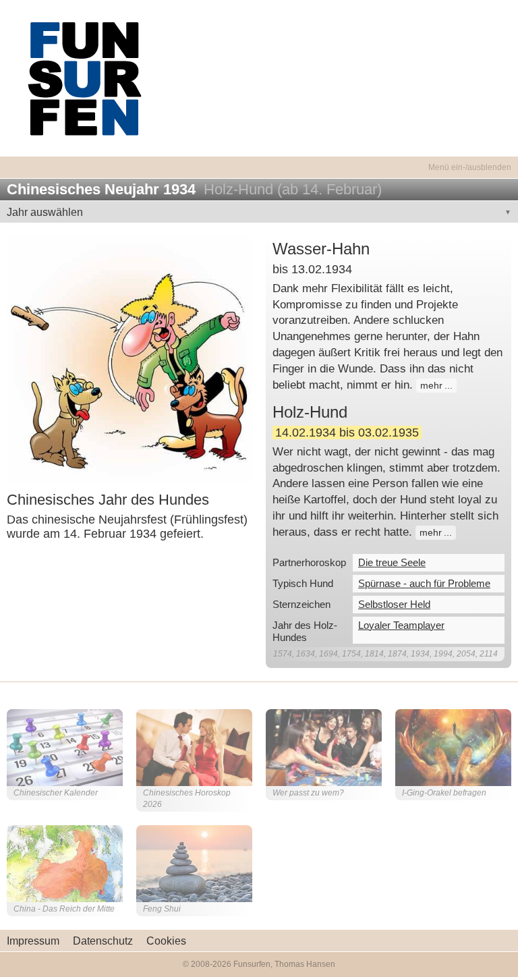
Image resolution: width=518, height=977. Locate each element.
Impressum (33, 941)
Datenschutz (103, 941)
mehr (431, 386)
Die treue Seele (392, 562)
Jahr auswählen (45, 212)
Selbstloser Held (394, 604)
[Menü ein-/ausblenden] (259, 160)
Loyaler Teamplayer (401, 625)
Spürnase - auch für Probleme (424, 583)
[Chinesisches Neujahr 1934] (129, 358)
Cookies (166, 941)
